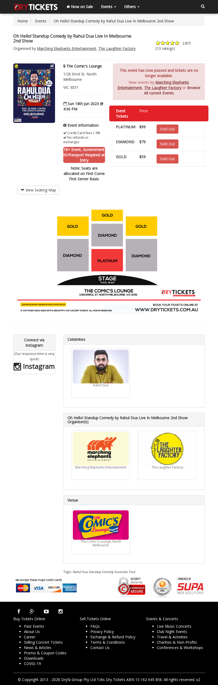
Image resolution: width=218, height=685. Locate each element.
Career (29, 636)
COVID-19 (32, 663)
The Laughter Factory (117, 48)
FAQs (95, 626)
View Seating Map (40, 190)
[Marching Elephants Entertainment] (101, 449)
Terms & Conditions (107, 642)
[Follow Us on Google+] (32, 611)
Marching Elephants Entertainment (66, 48)
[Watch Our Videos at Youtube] (46, 611)
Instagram (38, 366)
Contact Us (100, 647)
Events (107, 6)
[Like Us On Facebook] (18, 611)
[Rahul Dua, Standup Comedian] (101, 366)
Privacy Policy (102, 631)
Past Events (34, 626)
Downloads (34, 658)
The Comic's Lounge (84, 66)
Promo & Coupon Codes (45, 652)
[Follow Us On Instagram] (60, 611)
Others (130, 6)
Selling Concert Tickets (43, 642)
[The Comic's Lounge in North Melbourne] (101, 525)
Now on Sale (81, 6)
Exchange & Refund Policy (112, 636)
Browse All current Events (172, 90)
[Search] (203, 6)
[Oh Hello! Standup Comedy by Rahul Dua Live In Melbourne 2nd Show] (34, 92)
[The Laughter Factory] (167, 449)
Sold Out (167, 128)
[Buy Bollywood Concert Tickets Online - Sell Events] (35, 6)
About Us (32, 631)
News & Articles (37, 647)
